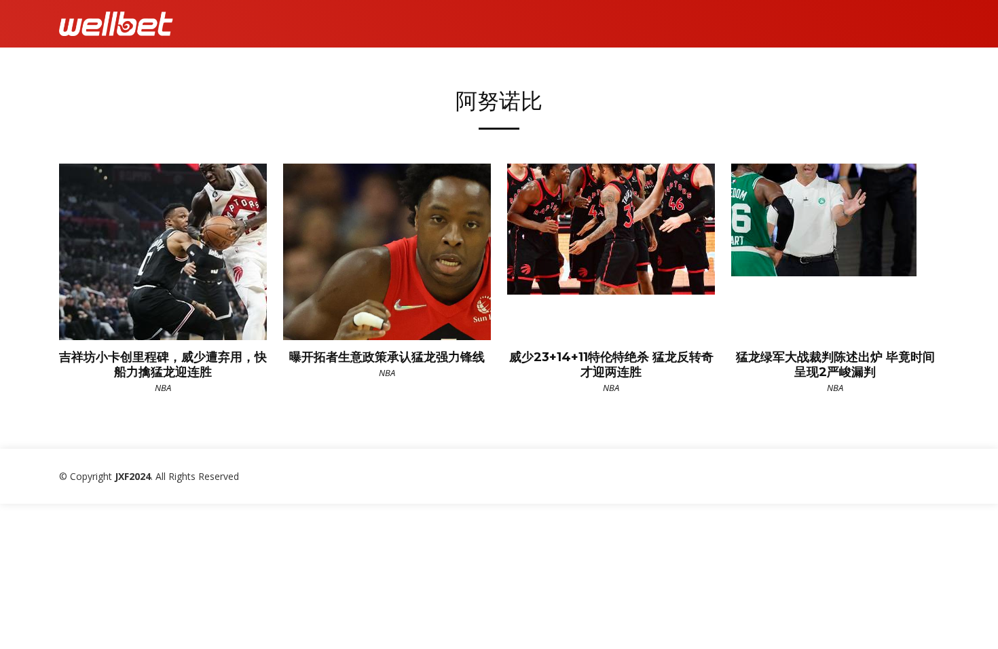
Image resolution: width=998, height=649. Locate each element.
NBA (163, 388)
